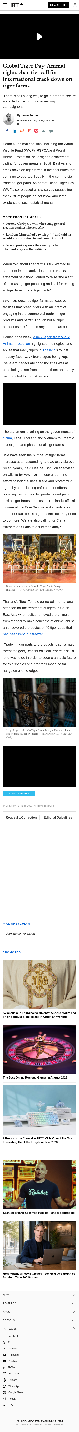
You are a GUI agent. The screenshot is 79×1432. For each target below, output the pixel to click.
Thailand (49, 350)
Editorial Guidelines (58, 817)
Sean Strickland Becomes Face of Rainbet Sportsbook (39, 1212)
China (7, 438)
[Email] (43, 130)
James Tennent (31, 115)
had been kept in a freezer (23, 634)
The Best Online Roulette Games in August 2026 (35, 1077)
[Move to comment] (51, 130)
